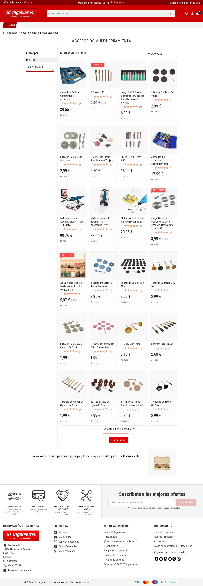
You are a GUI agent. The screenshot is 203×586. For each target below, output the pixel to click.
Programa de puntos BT (116, 550)
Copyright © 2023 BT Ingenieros (120, 564)
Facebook (156, 559)
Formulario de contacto (17, 570)
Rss (165, 559)
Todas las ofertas (163, 532)
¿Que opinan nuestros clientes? (120, 541)
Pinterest (174, 559)
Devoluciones (111, 545)
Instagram (179, 559)
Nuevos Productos (164, 536)
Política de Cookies (114, 559)
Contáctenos (160, 541)
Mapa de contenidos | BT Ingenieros (173, 545)
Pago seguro (110, 536)
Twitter (161, 559)
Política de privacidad (115, 555)
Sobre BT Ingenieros (114, 532)
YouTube (170, 559)
